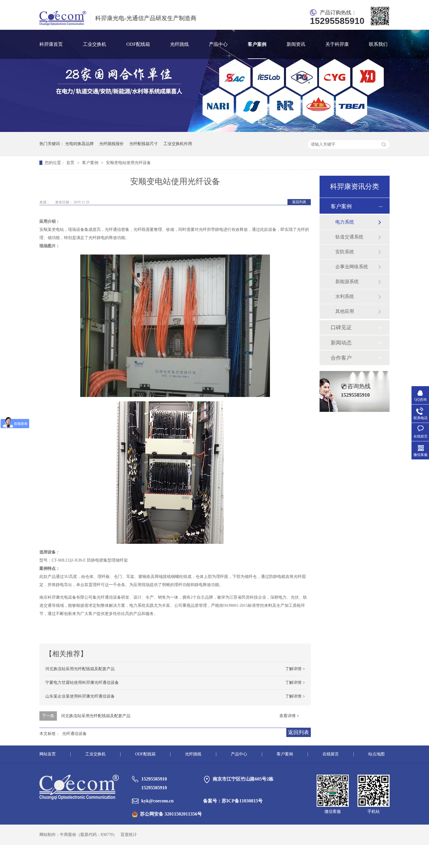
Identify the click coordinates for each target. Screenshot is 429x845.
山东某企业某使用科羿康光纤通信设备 (80, 696)
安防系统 (344, 251)
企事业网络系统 (351, 266)
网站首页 (47, 754)
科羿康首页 (51, 44)
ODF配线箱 (138, 44)
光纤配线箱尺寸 (143, 144)
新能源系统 (347, 281)
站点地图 (376, 754)
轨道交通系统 (349, 236)
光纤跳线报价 (111, 144)
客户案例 (257, 44)
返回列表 (299, 202)
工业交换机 (94, 44)
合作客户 (341, 358)
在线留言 (330, 754)
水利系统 (344, 296)
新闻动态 (341, 343)
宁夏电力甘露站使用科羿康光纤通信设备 (82, 682)
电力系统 (344, 221)
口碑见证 (341, 327)
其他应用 (344, 311)
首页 (71, 163)
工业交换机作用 (177, 144)
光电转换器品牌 (79, 144)
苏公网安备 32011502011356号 (171, 813)
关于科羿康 (337, 44)
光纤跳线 (179, 44)
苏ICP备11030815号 (242, 800)
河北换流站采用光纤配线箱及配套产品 (80, 669)
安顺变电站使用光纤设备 (128, 163)
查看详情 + (289, 716)
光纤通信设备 (74, 733)
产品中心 (218, 44)
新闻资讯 (296, 44)
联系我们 (378, 44)
